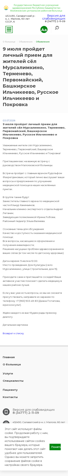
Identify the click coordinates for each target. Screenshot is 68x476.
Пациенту (10, 389)
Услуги (8, 373)
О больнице (12, 364)
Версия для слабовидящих (53, 17)
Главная (9, 357)
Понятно (56, 447)
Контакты (10, 397)
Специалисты (13, 380)
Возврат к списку (13, 333)
